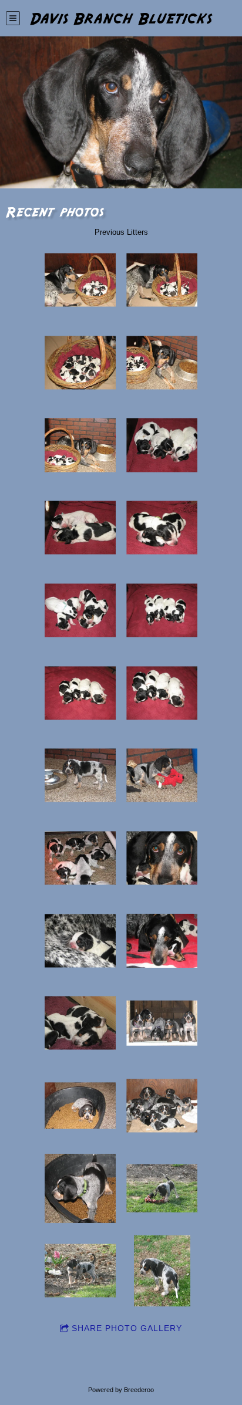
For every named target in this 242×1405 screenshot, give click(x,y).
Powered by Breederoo (121, 1389)
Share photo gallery (127, 1328)
